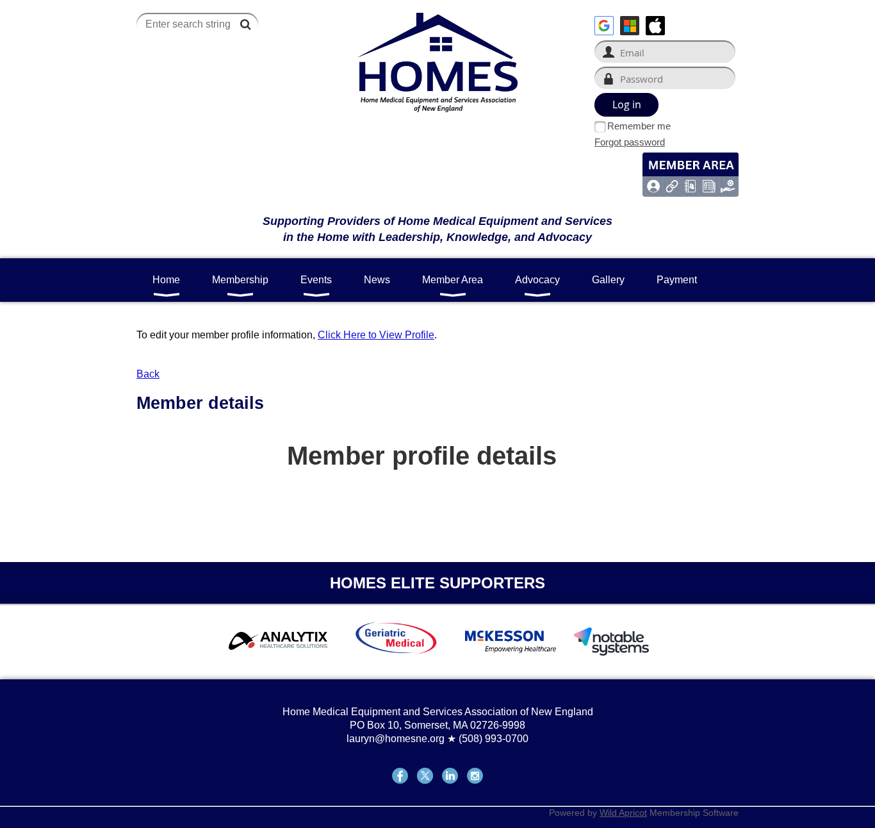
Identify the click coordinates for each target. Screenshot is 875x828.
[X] (425, 776)
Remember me (639, 125)
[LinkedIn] (450, 776)
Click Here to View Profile (376, 334)
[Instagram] (475, 776)
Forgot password (629, 142)
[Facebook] (400, 776)
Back (147, 373)
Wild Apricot (623, 812)
